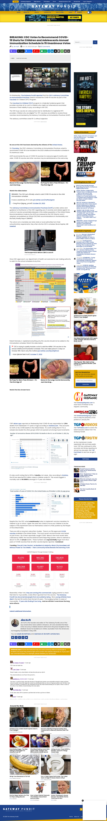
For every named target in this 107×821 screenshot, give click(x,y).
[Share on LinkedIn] (52, 51)
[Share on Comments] (58, 51)
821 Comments (45, 46)
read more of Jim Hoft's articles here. (47, 634)
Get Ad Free (77, 1)
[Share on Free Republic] (55, 51)
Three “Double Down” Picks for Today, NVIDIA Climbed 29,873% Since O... (88, 475)
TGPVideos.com (82, 428)
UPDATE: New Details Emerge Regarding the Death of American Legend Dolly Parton (86, 187)
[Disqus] (40, 679)
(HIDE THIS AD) (57, 25)
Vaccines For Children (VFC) (22, 103)
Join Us (36, 12)
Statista (65, 475)
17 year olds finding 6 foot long (30, 601)
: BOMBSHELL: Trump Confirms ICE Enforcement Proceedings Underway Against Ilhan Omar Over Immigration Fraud (86, 260)
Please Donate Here (85, 499)
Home (18, 12)
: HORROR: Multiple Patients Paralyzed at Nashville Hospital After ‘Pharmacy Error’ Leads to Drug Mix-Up (86, 267)
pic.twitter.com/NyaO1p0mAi (48, 351)
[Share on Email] (65, 51)
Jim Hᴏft (26, 620)
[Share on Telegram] (48, 51)
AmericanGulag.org (84, 416)
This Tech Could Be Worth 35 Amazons (88, 489)
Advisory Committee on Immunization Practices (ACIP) (33, 208)
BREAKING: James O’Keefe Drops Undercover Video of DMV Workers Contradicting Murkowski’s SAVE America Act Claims (87, 223)
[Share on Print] (68, 51)
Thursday (15, 148)
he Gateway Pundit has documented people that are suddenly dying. (38, 596)
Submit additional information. (20, 611)
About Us (26, 12)
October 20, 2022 (39, 203)
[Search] (95, 42)
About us (76, 816)
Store (54, 1)
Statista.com (53, 426)
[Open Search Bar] (84, 12)
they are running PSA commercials (38, 593)
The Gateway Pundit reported (32, 95)
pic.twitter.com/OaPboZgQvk (44, 200)
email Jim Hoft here (23, 634)
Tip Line (16, 1)
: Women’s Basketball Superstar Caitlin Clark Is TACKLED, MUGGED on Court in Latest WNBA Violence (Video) (85, 236)
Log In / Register (87, 1)
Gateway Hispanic (26, 1)
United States (57, 145)
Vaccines (13, 100)
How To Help (60, 12)
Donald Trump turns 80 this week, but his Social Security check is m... (88, 470)
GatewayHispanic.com (85, 403)
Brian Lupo (17, 424)
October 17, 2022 (36, 354)
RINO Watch (37, 1)
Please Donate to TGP (65, 1)
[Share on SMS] (62, 51)
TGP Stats (85, 459)
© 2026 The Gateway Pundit (10, 816)
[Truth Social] (81, 809)
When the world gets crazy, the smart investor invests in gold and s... (88, 480)
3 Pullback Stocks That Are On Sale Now (88, 484)
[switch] (89, 12)
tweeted (13, 226)
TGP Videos (47, 1)
